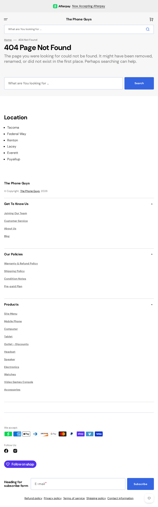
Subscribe (140, 484)
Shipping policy (96, 498)
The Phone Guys (30, 191)
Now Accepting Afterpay (88, 6)
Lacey (11, 146)
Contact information (120, 498)
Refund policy (33, 498)
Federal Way (16, 134)
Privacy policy (53, 498)
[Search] (148, 29)
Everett (12, 153)
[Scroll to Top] (148, 481)
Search (139, 83)
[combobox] (79, 29)
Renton (12, 140)
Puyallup (13, 159)
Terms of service (74, 498)
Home (8, 40)
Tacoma (13, 128)
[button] (5, 19)
